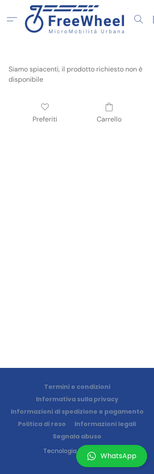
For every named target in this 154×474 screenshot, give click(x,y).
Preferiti (45, 119)
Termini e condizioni (77, 386)
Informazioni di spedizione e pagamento (77, 411)
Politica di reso (42, 424)
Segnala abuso (77, 436)
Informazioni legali (105, 424)
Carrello (109, 119)
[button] (77, 456)
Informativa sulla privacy (77, 399)
